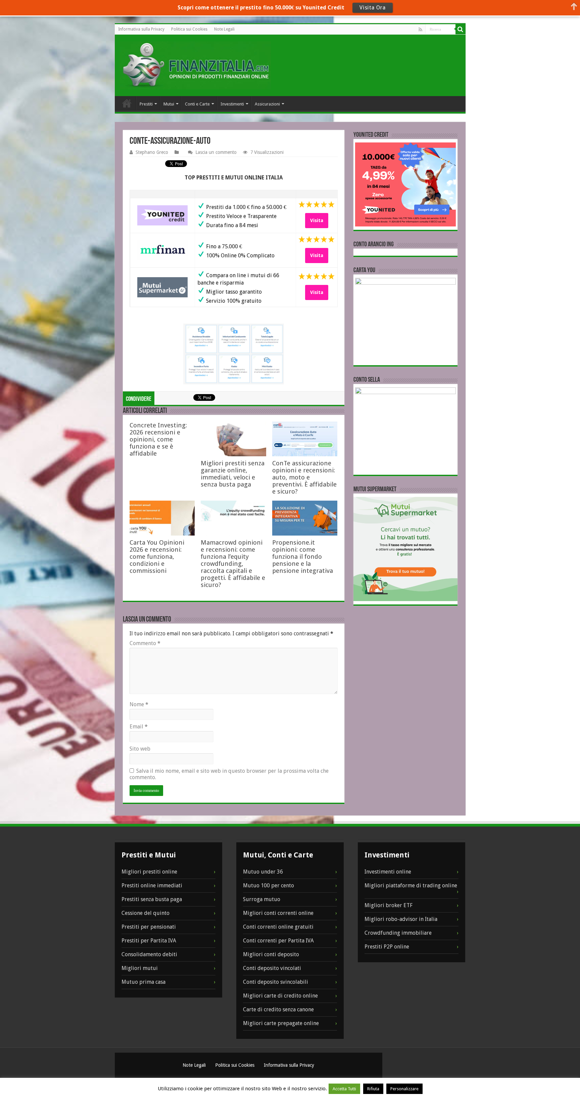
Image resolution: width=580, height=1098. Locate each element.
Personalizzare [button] (404, 1088)
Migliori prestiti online (149, 872)
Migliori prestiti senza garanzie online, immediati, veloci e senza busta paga (232, 474)
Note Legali (224, 29)
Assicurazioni (267, 104)
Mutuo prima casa (143, 982)
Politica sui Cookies (189, 29)
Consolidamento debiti (149, 954)
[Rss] (420, 30)
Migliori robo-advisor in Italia (401, 919)
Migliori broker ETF (389, 905)
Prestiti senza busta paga (152, 899)
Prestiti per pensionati (149, 927)
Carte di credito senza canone (278, 1009)
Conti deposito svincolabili (275, 982)
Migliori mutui (140, 968)
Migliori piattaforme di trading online (411, 885)
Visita (316, 220)
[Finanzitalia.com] (195, 65)
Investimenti (232, 104)
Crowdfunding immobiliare (398, 933)
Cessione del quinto (146, 913)
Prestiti (146, 104)
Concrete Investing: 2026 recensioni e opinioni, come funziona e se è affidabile (158, 439)
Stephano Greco (152, 152)
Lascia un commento (216, 152)
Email (139, 726)
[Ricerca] (460, 29)
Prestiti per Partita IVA (149, 940)
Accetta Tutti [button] (344, 1088)
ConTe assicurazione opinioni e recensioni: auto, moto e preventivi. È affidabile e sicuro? (304, 477)
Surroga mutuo (261, 899)
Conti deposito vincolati (272, 968)
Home (127, 103)
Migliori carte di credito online (280, 996)
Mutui (168, 104)
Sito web (140, 749)
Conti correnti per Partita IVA (278, 940)
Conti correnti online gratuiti (278, 927)
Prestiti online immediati (152, 885)
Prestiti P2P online (387, 946)
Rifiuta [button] (373, 1088)
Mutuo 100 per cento (268, 885)
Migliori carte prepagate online (281, 1023)
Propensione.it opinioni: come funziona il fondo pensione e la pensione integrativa (302, 556)
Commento (145, 643)
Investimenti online (388, 872)
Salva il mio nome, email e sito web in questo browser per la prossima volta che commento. (229, 774)
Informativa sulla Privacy (141, 29)
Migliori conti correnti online (278, 913)
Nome (139, 704)
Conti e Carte (197, 104)
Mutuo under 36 (263, 872)
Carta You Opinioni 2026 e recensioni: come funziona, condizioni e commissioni (157, 556)
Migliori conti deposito (271, 954)
